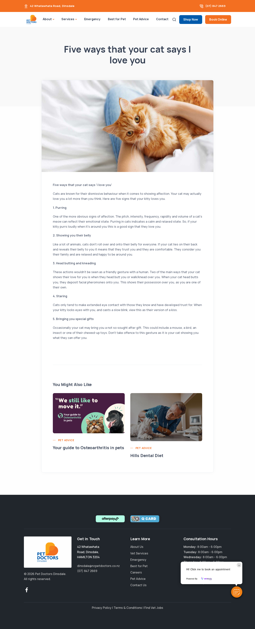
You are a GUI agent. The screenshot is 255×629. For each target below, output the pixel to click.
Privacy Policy (101, 608)
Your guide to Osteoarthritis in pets (88, 447)
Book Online (218, 19)
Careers (136, 572)
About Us (136, 547)
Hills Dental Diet (146, 455)
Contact (162, 19)
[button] (236, 592)
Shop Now (190, 19)
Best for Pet (117, 19)
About (47, 19)
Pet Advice (141, 19)
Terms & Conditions (128, 608)
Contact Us (138, 585)
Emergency (92, 19)
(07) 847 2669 (215, 6)
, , (88, 552)
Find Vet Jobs (153, 608)
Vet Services (139, 553)
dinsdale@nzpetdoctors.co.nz (98, 566)
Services (67, 19)
